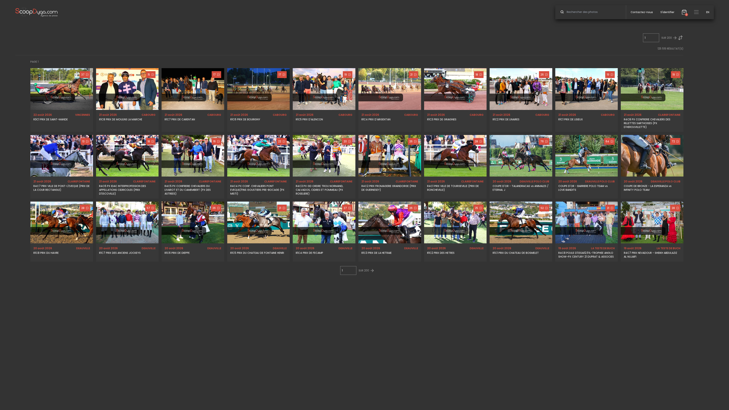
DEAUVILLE (83, 248)
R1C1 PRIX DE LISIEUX (570, 119)
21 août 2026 (108, 115)
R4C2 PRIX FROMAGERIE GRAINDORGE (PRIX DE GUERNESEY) (388, 188)
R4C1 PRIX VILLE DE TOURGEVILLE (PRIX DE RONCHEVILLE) (453, 188)
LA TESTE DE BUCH (603, 248)
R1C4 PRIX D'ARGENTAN (376, 119)
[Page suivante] (675, 37)
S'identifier (667, 12)
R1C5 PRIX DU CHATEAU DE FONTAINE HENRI (257, 253)
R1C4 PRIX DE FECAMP (309, 253)
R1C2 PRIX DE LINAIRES (506, 119)
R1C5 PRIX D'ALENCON (309, 119)
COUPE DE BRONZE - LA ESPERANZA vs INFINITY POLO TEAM (647, 188)
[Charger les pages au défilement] (680, 38)
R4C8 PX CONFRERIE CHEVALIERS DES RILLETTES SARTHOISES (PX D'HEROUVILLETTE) (647, 123)
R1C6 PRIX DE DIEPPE (177, 253)
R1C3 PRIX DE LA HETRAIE (376, 253)
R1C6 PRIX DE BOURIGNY (245, 119)
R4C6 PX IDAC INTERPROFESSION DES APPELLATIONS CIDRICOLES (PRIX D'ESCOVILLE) (122, 190)
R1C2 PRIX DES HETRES (440, 253)
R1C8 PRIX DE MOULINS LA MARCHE (120, 119)
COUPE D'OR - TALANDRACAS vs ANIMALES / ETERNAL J (520, 188)
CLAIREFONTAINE (669, 115)
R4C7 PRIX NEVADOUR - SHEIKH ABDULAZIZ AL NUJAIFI (650, 255)
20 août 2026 (502, 181)
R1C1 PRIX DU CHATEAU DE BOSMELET (516, 253)
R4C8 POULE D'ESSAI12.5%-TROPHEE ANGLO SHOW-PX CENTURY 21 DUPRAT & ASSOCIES (586, 255)
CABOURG (148, 115)
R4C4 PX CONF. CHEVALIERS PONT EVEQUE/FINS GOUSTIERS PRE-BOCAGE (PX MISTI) (257, 190)
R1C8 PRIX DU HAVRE (46, 253)
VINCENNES (82, 115)
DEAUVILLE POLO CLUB (534, 181)
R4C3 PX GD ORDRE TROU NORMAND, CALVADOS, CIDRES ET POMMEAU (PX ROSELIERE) (319, 190)
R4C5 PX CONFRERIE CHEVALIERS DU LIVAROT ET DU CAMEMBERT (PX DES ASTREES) (188, 190)
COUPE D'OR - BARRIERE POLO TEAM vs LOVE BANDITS (583, 188)
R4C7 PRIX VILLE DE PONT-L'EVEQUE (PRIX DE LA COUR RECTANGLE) (61, 188)
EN (707, 12)
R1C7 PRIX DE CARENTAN (180, 119)
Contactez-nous (642, 12)
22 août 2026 (42, 115)
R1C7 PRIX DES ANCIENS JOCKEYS (120, 253)
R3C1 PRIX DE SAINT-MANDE (50, 119)
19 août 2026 (567, 248)
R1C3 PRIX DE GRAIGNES (441, 119)
